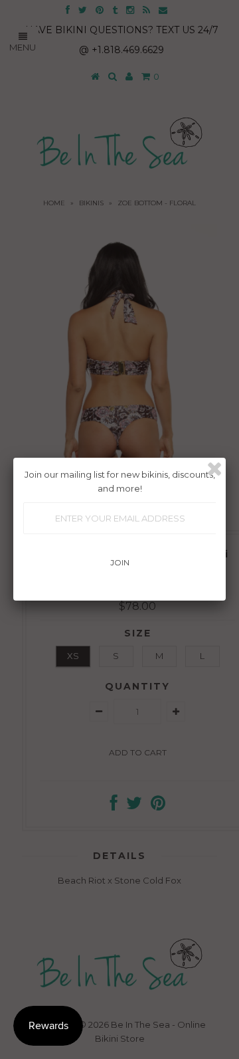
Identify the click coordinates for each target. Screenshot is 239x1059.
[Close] (214, 469)
